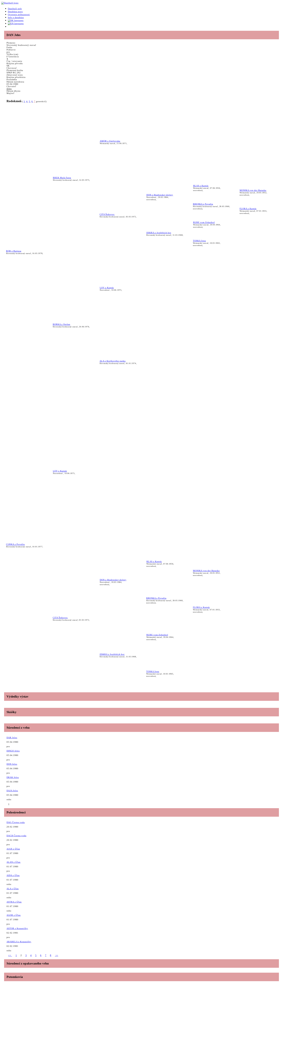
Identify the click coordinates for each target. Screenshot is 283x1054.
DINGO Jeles (13, 751)
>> (56, 955)
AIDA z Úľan (13, 875)
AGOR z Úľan (14, 915)
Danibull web (15, 8)
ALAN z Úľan (13, 862)
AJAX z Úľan (13, 849)
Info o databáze (16, 17)
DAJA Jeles (12, 790)
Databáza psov (15, 11)
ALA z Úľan (13, 888)
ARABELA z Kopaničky (19, 941)
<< (10, 955)
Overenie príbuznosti (19, 14)
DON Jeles (12, 764)
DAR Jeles (12, 737)
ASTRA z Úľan (14, 902)
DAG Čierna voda (16, 822)
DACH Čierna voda (16, 835)
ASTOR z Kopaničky (17, 928)
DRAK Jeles (13, 777)
